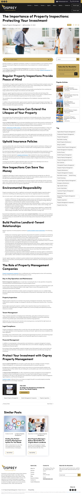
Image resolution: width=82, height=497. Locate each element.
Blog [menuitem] (32, 476)
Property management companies (11, 273)
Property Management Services (64, 160)
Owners (42, 5)
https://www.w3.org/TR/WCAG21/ (73, 492)
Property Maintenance (62, 170)
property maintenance (22, 155)
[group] (28, 60)
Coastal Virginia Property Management (66, 180)
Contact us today (6, 379)
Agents (48, 5)
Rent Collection (60, 162)
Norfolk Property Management (64, 155)
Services (29, 5)
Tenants (36, 5)
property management (45, 70)
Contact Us (67, 5)
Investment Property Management (65, 190)
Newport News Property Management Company (66, 197)
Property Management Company (65, 172)
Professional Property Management (65, 134)
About (54, 5)
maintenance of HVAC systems (13, 127)
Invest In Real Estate (62, 188)
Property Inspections (44, 398)
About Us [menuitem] (33, 468)
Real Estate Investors (62, 175)
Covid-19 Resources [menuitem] (35, 481)
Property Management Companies (65, 202)
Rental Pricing (72, 175)
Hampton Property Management (65, 167)
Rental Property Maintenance (64, 142)
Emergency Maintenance (63, 183)
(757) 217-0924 (75, 1)
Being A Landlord (61, 144)
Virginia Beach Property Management (66, 131)
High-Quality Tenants (62, 185)
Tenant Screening (61, 178)
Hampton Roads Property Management (66, 147)
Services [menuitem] (32, 470)
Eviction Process (61, 152)
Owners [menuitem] (32, 472)
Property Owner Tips (62, 205)
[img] (48, 59)
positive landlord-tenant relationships (36, 230)
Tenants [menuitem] (32, 474)
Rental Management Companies (29, 398)
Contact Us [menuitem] (33, 480)
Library (60, 5)
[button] (4, 59)
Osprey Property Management (11, 398)
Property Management (62, 137)
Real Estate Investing (62, 139)
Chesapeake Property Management (65, 165)
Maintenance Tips (61, 193)
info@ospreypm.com (63, 1)
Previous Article (6, 403)
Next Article (49, 403)
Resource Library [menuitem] (34, 478)
